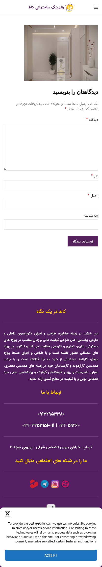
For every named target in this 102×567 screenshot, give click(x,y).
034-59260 (69, 425)
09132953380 (51, 414)
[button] (7, 513)
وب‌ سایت (91, 215)
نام (94, 175)
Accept (51, 555)
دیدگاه (92, 119)
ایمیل (92, 195)
